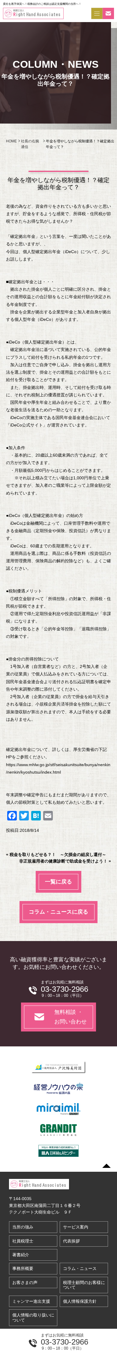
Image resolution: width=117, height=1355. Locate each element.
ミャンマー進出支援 (31, 1301)
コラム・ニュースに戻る (58, 912)
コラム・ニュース (80, 1268)
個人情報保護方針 (80, 1301)
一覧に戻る (58, 882)
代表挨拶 (71, 1241)
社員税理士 (22, 1241)
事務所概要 (22, 1268)
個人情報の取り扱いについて (33, 1317)
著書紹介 (20, 1254)
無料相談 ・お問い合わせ (70, 1017)
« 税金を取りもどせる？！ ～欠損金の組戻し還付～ (56, 854)
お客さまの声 (25, 1282)
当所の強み (22, 1227)
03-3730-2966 (64, 1342)
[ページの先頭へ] (106, 1166)
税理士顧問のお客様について (84, 1285)
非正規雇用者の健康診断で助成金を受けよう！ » (65, 861)
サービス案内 (75, 1227)
